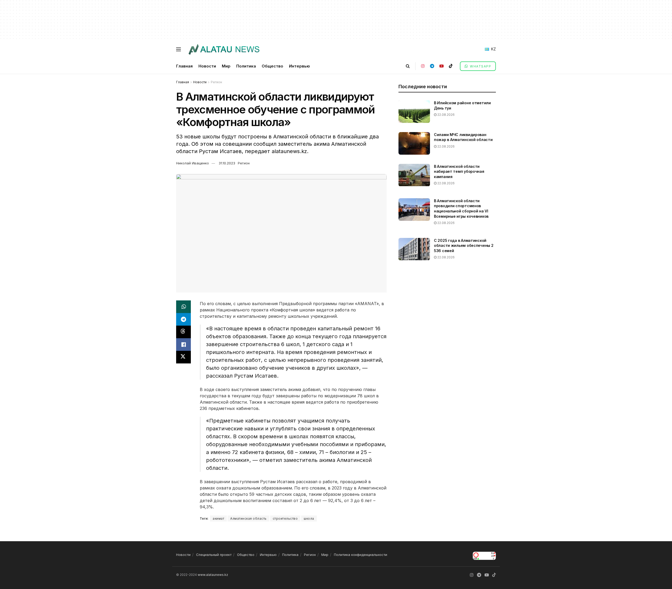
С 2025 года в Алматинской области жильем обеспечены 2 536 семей (463, 245)
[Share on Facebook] (183, 344)
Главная (184, 66)
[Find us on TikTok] (451, 66)
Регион (216, 82)
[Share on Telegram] (183, 319)
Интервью (299, 66)
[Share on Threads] (183, 332)
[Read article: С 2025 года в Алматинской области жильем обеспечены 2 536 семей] (414, 249)
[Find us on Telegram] (432, 66)
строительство (285, 518)
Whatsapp (480, 66)
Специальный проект (214, 554)
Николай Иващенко (192, 163)
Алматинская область (248, 518)
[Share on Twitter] (183, 357)
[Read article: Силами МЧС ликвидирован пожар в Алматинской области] (414, 143)
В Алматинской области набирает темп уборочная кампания (459, 171)
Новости (207, 66)
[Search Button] (408, 66)
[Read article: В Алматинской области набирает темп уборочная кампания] (414, 175)
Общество (272, 66)
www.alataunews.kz (213, 575)
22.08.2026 (446, 115)
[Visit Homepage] (223, 49)
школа (309, 518)
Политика (246, 66)
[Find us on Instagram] (423, 66)
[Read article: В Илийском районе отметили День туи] (414, 111)
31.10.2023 (227, 163)
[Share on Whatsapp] (183, 306)
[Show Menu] (178, 49)
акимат (218, 518)
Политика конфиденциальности (360, 554)
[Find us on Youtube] (441, 66)
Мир (226, 66)
